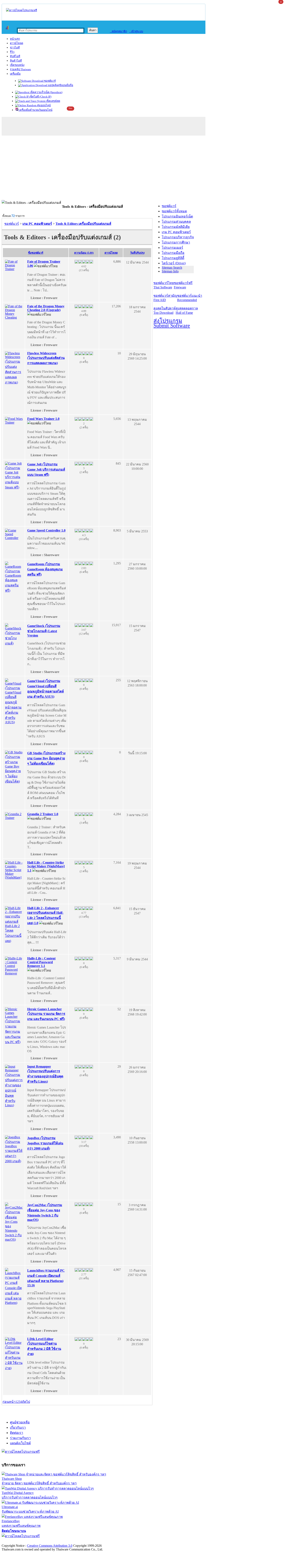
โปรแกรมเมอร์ (172, 247)
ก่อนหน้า (8, 1401)
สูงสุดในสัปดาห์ (164, 310)
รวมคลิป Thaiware (20, 69)
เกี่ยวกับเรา (18, 1427)
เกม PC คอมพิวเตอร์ (176, 232)
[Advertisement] (142, 169)
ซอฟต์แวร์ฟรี (183, 285)
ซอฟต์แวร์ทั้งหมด (174, 211)
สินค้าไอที (16, 60)
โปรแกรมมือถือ (173, 253)
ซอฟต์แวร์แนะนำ (189, 298)
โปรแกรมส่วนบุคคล (176, 221)
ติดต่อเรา (16, 1432)
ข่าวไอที (15, 47)
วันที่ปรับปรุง (137, 252)
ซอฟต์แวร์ (49, 80)
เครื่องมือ (15, 73)
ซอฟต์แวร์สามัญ (165, 298)
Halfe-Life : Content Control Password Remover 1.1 (41, 962)
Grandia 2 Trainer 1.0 (42, 814)
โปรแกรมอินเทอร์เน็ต (177, 216)
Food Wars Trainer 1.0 (43, 418)
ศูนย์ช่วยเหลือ (20, 1422)
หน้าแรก (15, 38)
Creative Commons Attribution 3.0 (49, 1545)
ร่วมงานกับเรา (20, 1438)
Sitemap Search (172, 267)
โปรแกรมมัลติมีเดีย (176, 227)
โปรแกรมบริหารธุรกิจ (178, 237)
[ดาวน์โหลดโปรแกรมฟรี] (21, 10)
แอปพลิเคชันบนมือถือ (60, 85)
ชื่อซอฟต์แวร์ (35, 252)
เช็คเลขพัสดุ (52, 101)
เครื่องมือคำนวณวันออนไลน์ (35, 109)
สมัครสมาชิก (118, 31)
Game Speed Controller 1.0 (46, 530)
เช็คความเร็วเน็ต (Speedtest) (45, 92)
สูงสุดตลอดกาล (187, 310)
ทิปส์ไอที (15, 56)
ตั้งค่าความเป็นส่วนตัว (17, 1541)
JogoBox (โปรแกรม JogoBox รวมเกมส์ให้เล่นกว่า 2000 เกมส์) (45, 1143)
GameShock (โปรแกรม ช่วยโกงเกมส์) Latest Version (43, 630)
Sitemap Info (170, 271)
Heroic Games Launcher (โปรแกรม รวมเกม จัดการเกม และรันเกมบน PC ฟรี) (46, 1014)
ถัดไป (26, 1401)
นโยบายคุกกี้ (86, 1541)
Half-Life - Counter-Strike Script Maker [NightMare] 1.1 (46, 866)
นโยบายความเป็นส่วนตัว (55, 1541)
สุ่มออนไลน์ (43, 105)
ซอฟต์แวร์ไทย (163, 285)
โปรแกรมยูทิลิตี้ (173, 258)
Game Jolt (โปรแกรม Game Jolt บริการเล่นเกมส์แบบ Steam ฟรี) (46, 469)
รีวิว (12, 51)
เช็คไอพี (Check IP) (40, 96)
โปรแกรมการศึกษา (176, 242)
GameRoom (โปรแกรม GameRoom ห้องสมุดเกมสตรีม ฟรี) (45, 569)
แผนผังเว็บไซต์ (20, 1443)
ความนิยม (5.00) (84, 252)
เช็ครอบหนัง (17, 65)
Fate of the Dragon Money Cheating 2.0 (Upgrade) (45, 308)
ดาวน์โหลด (16, 43)
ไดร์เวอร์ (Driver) (174, 263)
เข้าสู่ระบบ (136, 31)
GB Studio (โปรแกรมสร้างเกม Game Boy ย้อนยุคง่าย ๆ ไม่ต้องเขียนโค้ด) (46, 758)
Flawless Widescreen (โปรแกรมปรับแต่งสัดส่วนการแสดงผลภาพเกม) (46, 358)
